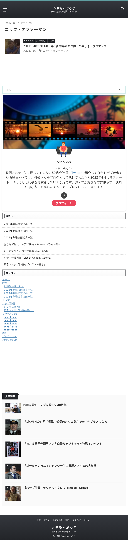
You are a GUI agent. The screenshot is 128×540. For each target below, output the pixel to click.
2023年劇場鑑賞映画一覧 (18, 224)
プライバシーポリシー (81, 520)
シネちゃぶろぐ (64, 8)
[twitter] (64, 195)
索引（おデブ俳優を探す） (19, 310)
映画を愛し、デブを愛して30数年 (44, 404)
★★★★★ (10, 317)
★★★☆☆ (10, 323)
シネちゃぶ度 (9, 313)
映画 (4, 282)
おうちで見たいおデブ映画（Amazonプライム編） (32, 244)
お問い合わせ (9, 339)
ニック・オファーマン (55, 50)
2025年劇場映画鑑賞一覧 (18, 237)
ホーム (6, 279)
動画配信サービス (14, 286)
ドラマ (6, 300)
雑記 (4, 332)
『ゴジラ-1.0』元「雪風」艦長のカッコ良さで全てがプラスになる (65, 421)
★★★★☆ (10, 320)
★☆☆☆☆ (10, 329)
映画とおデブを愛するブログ (64, 531)
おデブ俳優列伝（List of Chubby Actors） (28, 257)
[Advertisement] (64, 365)
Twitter (76, 173)
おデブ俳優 (8, 303)
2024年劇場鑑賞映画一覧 (18, 230)
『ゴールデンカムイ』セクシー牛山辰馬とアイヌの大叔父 (59, 465)
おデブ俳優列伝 (12, 306)
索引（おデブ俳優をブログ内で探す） (25, 264)
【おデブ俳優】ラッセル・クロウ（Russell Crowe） (57, 487)
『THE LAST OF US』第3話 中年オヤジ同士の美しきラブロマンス (65, 46)
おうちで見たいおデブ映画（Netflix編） (26, 250)
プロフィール (64, 203)
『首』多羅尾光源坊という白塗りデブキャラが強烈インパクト (62, 443)
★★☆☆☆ (10, 326)
